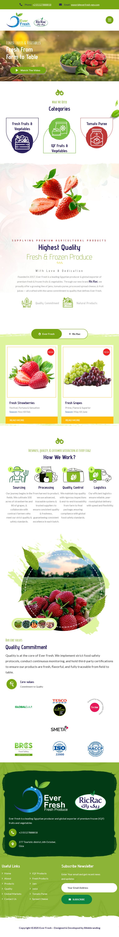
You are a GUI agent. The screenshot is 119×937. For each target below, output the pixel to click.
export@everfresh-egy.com (85, 4)
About (7, 878)
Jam (34, 883)
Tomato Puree (39, 893)
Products (9, 883)
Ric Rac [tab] (76, 333)
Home (7, 873)
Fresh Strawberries (22, 403)
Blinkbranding (92, 927)
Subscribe (79, 899)
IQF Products (39, 873)
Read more (17, 420)
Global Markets (12, 893)
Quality (8, 888)
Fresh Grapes (73, 403)
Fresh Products (40, 878)
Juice (35, 888)
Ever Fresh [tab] (48, 333)
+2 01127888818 (42, 4)
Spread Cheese (40, 898)
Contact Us (10, 898)
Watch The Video (30, 70)
